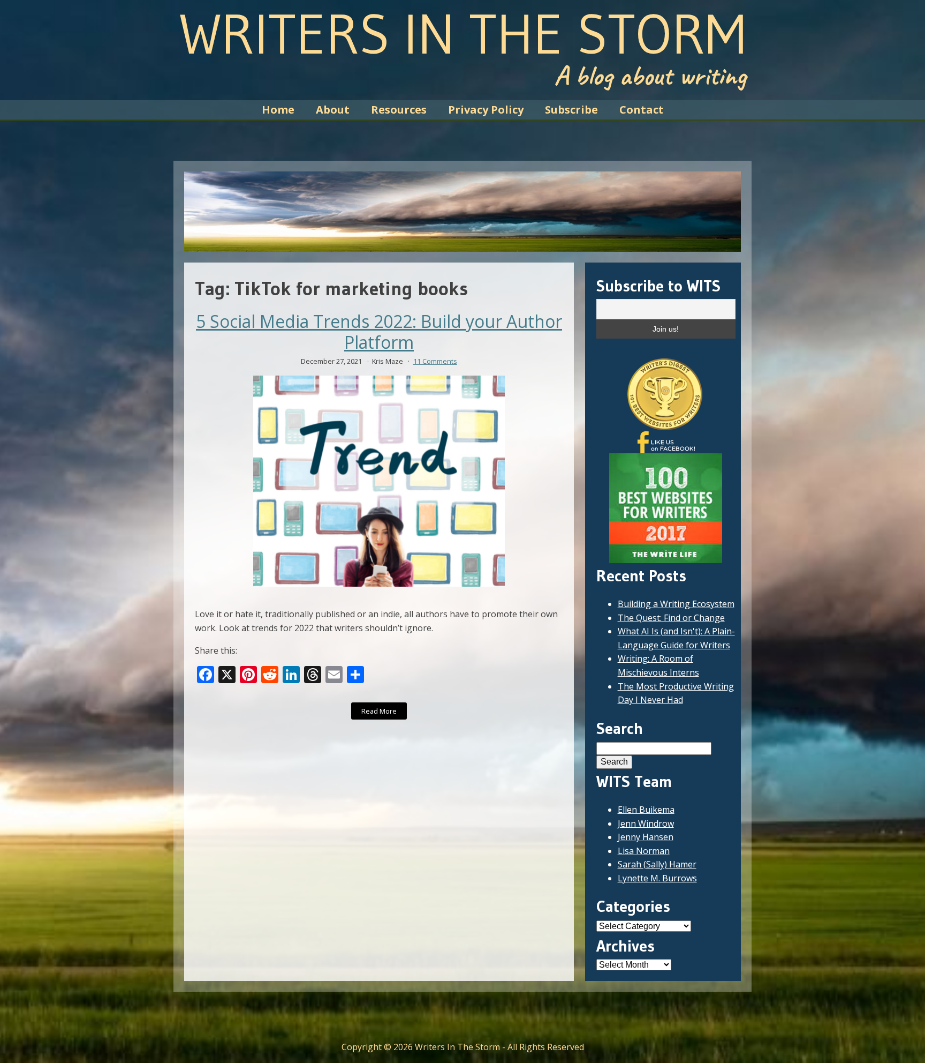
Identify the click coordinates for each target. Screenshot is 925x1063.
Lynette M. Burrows (657, 878)
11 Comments (435, 361)
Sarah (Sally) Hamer (657, 864)
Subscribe (571, 109)
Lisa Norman (644, 851)
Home (278, 109)
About (333, 109)
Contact (641, 109)
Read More (379, 711)
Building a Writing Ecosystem (676, 604)
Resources (399, 109)
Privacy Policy (486, 109)
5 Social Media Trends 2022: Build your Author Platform (379, 332)
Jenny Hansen (645, 837)
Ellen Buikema (646, 809)
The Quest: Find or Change (671, 618)
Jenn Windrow (646, 823)
